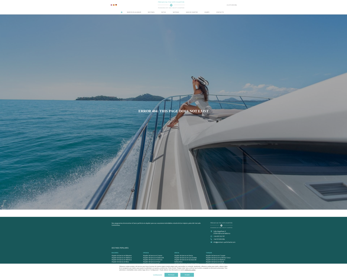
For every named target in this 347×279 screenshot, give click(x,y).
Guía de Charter (192, 12)
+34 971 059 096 (231, 5)
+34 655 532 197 (219, 236)
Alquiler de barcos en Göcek (215, 262)
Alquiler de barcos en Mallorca (122, 258)
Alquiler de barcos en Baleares (122, 256)
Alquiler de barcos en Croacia (152, 256)
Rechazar (171, 275)
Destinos (151, 12)
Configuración (157, 275)
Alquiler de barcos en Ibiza (120, 262)
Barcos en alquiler (134, 12)
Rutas (163, 12)
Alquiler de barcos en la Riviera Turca (218, 258)
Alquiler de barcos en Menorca (122, 260)
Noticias (176, 12)
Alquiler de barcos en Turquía (215, 256)
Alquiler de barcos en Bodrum (215, 260)
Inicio (122, 12)
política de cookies (190, 270)
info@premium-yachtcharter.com (224, 242)
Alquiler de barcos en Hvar (151, 262)
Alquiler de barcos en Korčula (152, 260)
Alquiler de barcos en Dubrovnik (153, 258)
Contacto (220, 12)
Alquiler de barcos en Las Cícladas (185, 258)
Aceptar (187, 275)
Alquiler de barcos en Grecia (183, 256)
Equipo (207, 12)
